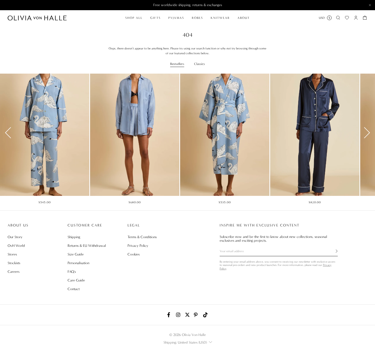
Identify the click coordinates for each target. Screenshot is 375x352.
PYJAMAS (176, 18)
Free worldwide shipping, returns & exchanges (187, 5)
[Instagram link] (178, 314)
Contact (74, 289)
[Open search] (338, 17)
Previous (8, 132)
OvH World (16, 245)
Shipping (74, 237)
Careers (13, 271)
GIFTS (155, 18)
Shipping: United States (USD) (185, 342)
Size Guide (76, 254)
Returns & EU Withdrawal (87, 245)
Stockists (14, 263)
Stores (12, 254)
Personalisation (78, 263)
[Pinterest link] (196, 314)
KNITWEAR (220, 18)
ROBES (197, 18)
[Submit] (334, 251)
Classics (199, 64)
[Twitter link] (187, 314)
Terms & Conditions (142, 237)
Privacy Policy (138, 245)
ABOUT (244, 18)
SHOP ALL (134, 18)
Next (367, 132)
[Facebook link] (169, 314)
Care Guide (76, 280)
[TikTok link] (205, 314)
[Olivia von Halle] (37, 17)
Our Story (15, 237)
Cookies (134, 254)
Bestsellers (177, 64)
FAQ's (72, 271)
